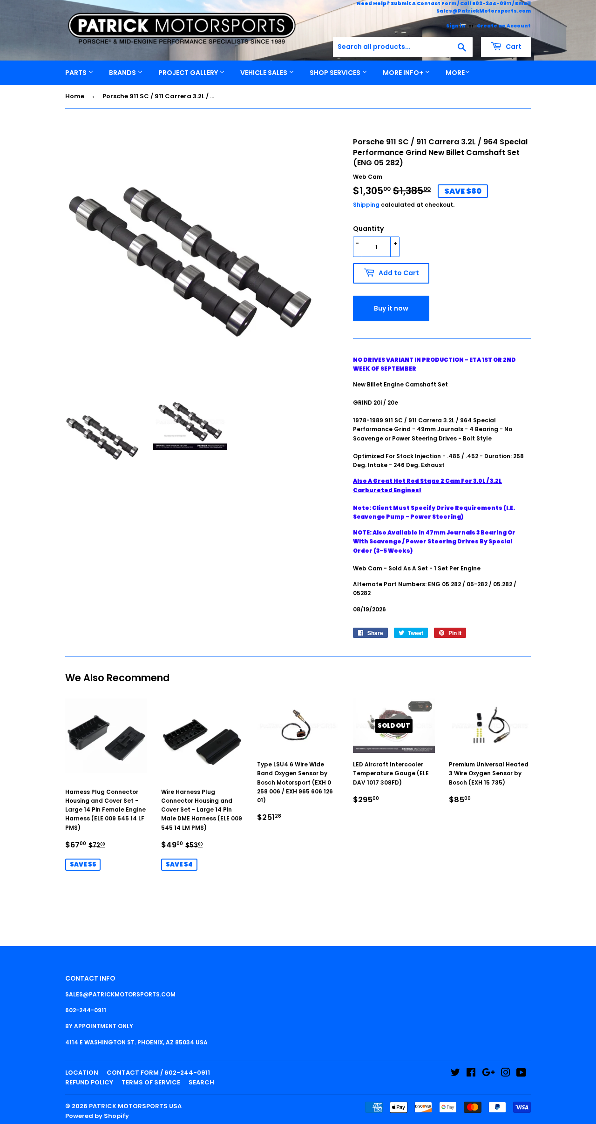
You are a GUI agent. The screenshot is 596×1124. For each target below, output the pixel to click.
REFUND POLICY (89, 1082)
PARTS (76, 72)
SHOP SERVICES (336, 72)
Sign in (455, 25)
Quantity (368, 228)
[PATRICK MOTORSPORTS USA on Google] (488, 1074)
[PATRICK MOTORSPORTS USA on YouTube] (521, 1074)
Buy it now (391, 308)
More (455, 72)
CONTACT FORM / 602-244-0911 (158, 1072)
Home (74, 96)
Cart (513, 46)
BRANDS (123, 72)
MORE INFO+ (404, 72)
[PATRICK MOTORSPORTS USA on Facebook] (471, 1074)
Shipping (366, 205)
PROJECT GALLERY (188, 72)
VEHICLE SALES (264, 72)
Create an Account (504, 25)
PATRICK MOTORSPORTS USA (135, 1106)
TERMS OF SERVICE (151, 1082)
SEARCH (201, 1082)
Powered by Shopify (97, 1115)
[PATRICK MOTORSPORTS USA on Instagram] (505, 1074)
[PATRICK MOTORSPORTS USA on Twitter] (455, 1074)
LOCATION (81, 1072)
